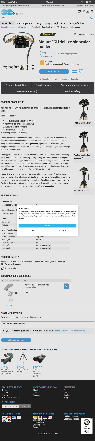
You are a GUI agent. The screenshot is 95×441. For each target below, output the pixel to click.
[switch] (86, 431)
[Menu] (91, 419)
